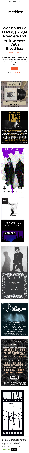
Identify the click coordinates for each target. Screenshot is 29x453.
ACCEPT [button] (14, 449)
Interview (7, 24)
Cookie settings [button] (6, 449)
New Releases (13, 24)
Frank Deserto (17, 52)
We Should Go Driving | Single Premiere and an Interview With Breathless (14, 38)
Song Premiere (21, 24)
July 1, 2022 (10, 52)
